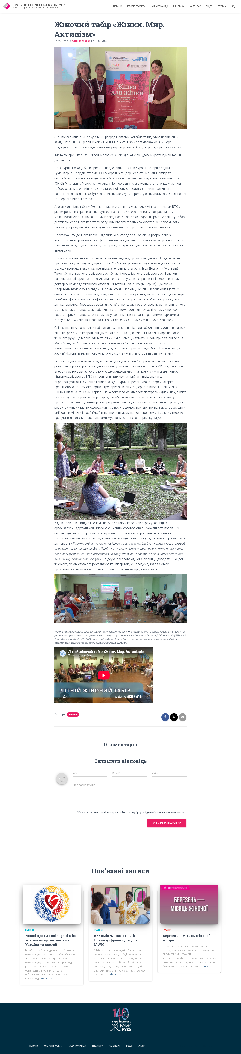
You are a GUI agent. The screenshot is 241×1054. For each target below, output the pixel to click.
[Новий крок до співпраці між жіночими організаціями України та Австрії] (52, 904)
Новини (117, 6)
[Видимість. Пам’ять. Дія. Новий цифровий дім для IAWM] (120, 904)
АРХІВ (221, 6)
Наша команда (159, 6)
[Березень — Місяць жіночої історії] (189, 904)
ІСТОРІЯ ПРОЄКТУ (136, 6)
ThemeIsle (208, 1046)
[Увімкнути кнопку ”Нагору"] (234, 1047)
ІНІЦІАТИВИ (178, 6)
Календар (195, 6)
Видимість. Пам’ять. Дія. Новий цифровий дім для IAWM (116, 940)
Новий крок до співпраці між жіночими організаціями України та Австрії (50, 940)
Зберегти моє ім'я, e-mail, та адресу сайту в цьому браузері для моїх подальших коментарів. (131, 812)
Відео (209, 6)
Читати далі (48, 978)
